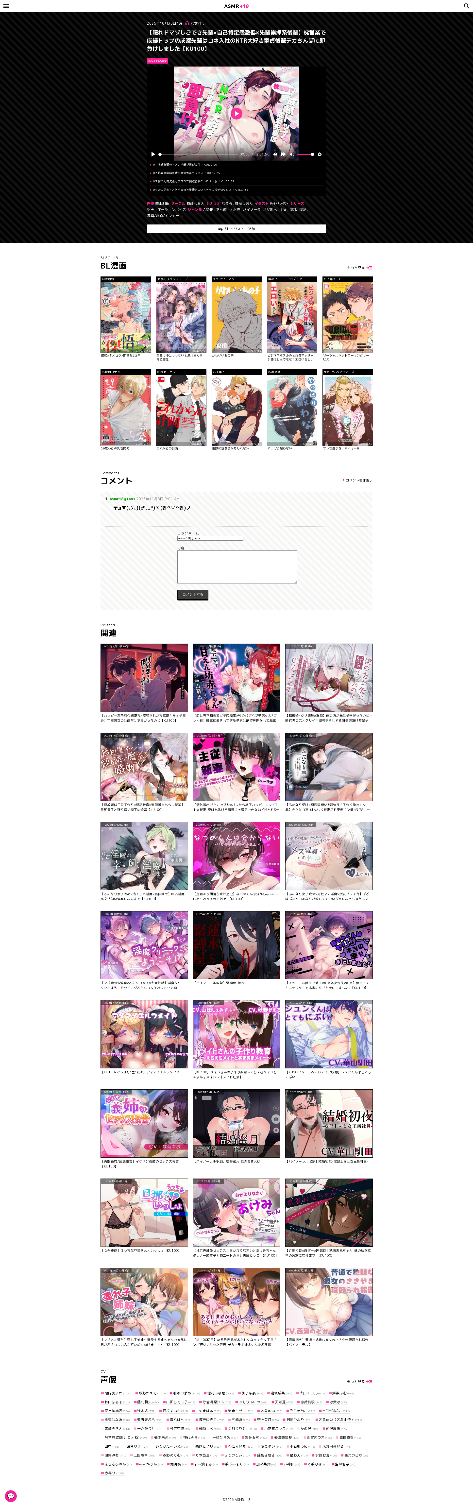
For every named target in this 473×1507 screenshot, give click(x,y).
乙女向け (197, 23)
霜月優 (178, 1464)
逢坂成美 (281, 1393)
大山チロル (312, 1393)
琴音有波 (181, 1428)
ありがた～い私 (172, 1446)
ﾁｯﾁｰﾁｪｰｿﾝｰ (279, 203)
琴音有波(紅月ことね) (126, 1437)
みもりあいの (253, 1402)
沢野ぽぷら (150, 1419)
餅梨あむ (343, 1393)
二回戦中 (144, 1455)
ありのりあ (237, 1455)
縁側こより (208, 1446)
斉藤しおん (196, 203)
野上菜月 (268, 1419)
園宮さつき (319, 1437)
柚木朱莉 (165, 1437)
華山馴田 (162, 203)
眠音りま (137, 1446)
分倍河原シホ (217, 1402)
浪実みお (115, 1455)
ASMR (208, 209)
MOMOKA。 (336, 1410)
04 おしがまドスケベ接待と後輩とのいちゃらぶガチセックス (200, 190)
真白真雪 (350, 1437)
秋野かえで (152, 1393)
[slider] (198, 154)
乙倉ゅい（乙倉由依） (340, 1419)
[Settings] (320, 154)
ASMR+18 (243, 1499)
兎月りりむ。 (242, 1428)
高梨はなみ (117, 1419)
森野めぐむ (175, 1455)
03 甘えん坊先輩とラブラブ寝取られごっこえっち (193, 181)
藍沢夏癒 (337, 1428)
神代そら (194, 1437)
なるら (227, 203)
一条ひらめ (225, 1437)
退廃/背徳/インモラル (165, 215)
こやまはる (208, 1410)
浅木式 (146, 1410)
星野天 (299, 1455)
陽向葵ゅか (118, 1393)
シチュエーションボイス (166, 209)
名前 (236, 533)
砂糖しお (210, 1428)
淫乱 (293, 209)
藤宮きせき (270, 1455)
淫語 (302, 209)
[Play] (153, 154)
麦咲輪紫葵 (287, 1437)
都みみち (256, 1437)
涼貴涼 (339, 1402)
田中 (112, 1446)
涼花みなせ (220, 1393)
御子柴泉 (252, 1393)
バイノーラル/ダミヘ (260, 209)
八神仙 (292, 1464)
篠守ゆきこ (211, 1419)
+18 (236, 6)
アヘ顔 (221, 209)
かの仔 (310, 1428)
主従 (283, 209)
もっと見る (356, 267)
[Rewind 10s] (275, 154)
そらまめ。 (302, 1410)
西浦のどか (356, 1455)
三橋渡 (241, 1419)
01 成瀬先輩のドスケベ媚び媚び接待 (185, 165)
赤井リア (115, 1473)
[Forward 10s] (283, 154)
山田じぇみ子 (180, 1402)
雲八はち (181, 1419)
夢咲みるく (237, 1464)
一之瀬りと (150, 1428)
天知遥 (284, 1402)
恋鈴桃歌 (311, 1402)
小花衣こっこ (278, 1428)
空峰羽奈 (345, 1464)
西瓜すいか (175, 1410)
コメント (236, 548)
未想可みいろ (336, 1446)
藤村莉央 (148, 1402)
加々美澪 (266, 1464)
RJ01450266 (157, 61)
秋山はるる (117, 1402)
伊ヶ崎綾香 (117, 1410)
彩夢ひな (318, 1464)
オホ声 (235, 209)
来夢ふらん (117, 1428)
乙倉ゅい (272, 1410)
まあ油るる (206, 1464)
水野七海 (326, 1455)
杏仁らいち (240, 1446)
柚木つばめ (186, 1393)
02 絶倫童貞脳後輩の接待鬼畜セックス (186, 173)
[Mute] (292, 154)
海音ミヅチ (240, 1410)
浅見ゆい (272, 1446)
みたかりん (151, 1464)
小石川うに (302, 1446)
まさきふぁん (118, 1464)
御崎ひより (299, 1419)
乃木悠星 (206, 1455)
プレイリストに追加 (239, 228)
